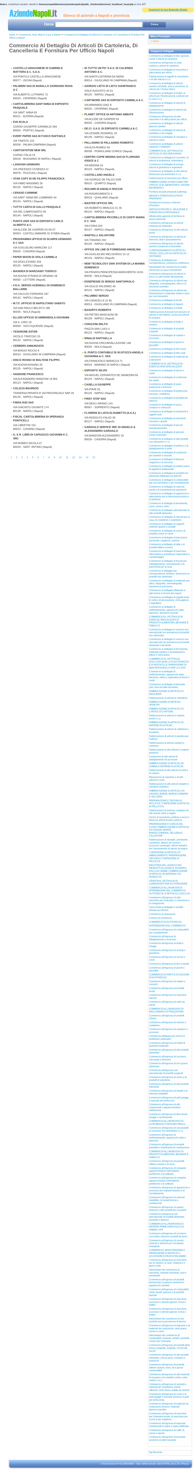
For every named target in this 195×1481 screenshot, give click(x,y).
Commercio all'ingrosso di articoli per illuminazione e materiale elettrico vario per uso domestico (169, 293)
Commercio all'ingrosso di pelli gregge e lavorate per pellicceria (169, 1099)
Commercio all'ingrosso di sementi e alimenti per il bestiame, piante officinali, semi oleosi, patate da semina (169, 1387)
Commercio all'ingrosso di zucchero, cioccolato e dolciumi (167, 1058)
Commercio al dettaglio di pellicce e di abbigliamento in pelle (168, 447)
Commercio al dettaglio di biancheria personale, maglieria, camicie (168, 539)
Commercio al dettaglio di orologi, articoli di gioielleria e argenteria (166, 166)
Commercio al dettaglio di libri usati (167, 353)
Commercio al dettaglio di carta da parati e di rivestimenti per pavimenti (167, 488)
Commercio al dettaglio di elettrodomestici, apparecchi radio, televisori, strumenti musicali (167, 610)
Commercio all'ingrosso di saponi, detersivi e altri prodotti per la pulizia (167, 1209)
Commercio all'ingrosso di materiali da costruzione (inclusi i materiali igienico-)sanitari (169, 1406)
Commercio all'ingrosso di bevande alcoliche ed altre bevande (167, 1438)
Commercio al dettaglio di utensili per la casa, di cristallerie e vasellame (169, 518)
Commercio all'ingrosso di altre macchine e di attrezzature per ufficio (168, 118)
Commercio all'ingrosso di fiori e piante (169, 964)
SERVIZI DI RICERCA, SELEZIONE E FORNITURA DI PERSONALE (168, 211)
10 (60, 457)
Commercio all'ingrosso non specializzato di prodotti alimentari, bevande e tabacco (167, 1217)
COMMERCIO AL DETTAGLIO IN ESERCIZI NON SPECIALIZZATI (166, 365)
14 (87, 457)
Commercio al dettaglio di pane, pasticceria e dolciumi (165, 385)
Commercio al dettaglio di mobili (165, 308)
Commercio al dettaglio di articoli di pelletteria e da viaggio (167, 132)
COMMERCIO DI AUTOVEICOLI (165, 922)
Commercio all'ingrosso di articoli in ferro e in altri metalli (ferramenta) (167, 275)
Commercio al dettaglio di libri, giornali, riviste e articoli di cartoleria (169, 57)
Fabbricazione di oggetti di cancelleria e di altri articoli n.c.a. (168, 78)
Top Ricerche (155, 1452)
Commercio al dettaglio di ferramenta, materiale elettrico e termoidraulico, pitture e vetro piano (168, 652)
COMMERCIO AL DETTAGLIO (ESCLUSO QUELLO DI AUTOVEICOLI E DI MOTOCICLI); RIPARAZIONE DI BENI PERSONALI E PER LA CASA (169, 663)
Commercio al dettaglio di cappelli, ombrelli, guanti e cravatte (167, 525)
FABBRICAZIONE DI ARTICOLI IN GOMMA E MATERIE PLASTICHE (166, 765)
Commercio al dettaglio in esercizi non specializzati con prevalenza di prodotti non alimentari (169, 632)
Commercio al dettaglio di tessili (165, 300)
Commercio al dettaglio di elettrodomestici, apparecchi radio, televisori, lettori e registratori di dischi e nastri (169, 676)
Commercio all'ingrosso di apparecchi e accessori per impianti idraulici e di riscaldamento (169, 1190)
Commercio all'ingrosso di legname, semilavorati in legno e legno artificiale (169, 1425)
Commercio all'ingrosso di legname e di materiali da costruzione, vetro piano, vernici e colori (169, 1328)
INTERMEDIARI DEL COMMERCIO (167, 925)
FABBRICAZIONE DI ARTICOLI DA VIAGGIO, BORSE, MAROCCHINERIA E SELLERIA (168, 793)
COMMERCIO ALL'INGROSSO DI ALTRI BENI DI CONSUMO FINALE (167, 1122)
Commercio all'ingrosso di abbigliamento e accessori (162, 938)
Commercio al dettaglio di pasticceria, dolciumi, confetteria (168, 392)
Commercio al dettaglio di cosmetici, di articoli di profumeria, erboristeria (169, 159)
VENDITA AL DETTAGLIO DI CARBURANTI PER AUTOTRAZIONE (168, 882)
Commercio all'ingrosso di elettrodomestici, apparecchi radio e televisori (167, 1138)
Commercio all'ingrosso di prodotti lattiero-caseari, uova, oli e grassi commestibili (166, 1367)
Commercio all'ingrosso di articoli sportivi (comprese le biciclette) (166, 245)
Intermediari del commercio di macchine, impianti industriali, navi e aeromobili (167, 1272)
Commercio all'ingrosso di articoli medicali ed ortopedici (166, 224)
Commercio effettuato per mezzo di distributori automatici (167, 1037)
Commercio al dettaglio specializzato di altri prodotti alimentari (169, 512)
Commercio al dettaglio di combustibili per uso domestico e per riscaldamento (169, 481)
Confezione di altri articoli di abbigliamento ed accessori (163, 758)
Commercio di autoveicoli (162, 914)
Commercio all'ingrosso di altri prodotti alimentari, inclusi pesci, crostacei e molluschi (169, 1357)
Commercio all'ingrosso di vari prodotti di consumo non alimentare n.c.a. (169, 1129)
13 (80, 457)
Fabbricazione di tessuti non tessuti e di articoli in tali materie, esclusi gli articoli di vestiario (169, 315)
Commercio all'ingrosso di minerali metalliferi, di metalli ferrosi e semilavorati (167, 1200)
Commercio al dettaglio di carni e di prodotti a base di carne (167, 532)
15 (93, 457)
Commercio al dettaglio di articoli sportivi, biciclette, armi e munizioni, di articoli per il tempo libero (168, 86)
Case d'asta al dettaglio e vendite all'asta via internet (166, 909)
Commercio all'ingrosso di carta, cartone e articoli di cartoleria (165, 64)
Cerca (48, 24)
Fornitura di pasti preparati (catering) (168, 191)
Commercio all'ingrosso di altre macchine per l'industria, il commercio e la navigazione (169, 900)
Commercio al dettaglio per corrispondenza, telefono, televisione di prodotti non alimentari (169, 573)
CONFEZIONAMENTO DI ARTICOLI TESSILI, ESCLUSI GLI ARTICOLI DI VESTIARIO (167, 253)
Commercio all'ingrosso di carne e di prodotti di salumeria (168, 1079)
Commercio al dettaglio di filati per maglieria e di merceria (166, 461)
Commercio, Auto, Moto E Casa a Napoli (40, 34)
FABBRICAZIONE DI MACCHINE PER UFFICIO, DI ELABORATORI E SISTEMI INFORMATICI (169, 185)
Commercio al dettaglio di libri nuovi (167, 349)
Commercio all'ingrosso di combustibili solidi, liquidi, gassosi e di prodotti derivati (169, 1292)
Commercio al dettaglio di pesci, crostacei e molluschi (165, 406)
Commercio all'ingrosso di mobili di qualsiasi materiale (167, 1044)
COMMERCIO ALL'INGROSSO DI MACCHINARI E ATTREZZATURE (166, 1010)
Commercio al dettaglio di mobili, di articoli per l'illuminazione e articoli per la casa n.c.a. (169, 96)
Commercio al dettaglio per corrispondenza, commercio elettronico (169, 262)
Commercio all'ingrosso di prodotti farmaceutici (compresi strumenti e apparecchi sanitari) (166, 1282)
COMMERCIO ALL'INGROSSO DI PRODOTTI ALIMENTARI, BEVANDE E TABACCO (169, 1154)
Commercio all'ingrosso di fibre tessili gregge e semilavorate (168, 1116)
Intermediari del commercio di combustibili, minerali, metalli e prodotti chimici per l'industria (169, 1338)
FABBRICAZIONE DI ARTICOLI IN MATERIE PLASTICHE (166, 724)
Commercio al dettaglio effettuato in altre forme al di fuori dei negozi (167, 592)
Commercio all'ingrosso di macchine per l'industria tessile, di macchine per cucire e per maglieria (168, 1416)
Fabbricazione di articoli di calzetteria (168, 698)
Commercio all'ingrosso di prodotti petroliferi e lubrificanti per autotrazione (169, 1146)
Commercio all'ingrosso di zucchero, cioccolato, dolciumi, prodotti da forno (168, 1235)
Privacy (185, 1463)
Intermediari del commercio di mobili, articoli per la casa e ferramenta (168, 268)
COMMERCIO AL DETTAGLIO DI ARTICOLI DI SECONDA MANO (166, 152)
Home (12, 34)
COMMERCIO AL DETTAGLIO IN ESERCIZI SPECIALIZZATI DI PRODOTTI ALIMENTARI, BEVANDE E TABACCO (169, 621)
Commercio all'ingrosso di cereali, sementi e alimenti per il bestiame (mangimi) (166, 1243)
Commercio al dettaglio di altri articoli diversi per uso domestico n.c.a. (168, 173)
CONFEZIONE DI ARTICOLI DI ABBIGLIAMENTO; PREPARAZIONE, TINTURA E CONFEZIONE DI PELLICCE (168, 857)
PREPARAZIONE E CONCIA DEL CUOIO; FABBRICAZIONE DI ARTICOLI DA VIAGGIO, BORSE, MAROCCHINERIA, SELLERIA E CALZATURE (169, 830)
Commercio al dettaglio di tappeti (166, 304)
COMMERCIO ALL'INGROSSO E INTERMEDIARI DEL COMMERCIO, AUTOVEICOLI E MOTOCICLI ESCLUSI (169, 890)
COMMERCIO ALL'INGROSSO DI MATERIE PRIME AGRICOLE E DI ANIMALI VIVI (166, 1227)
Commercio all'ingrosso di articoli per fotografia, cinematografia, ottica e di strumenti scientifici (168, 283)
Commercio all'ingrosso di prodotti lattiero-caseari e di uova (166, 1162)
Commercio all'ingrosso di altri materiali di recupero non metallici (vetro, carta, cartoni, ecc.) (169, 1377)
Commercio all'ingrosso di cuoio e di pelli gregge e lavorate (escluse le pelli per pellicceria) (169, 1397)
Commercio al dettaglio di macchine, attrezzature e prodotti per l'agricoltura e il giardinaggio (169, 554)
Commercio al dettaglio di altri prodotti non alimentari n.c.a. (168, 440)
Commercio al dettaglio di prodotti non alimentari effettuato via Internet (168, 474)
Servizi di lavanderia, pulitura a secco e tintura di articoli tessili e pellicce (169, 819)
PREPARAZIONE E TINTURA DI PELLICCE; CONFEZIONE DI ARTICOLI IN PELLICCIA (169, 803)
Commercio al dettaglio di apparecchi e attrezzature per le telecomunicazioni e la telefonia (169, 496)
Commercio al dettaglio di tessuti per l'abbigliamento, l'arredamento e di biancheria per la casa (168, 564)
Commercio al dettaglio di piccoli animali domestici (166, 426)
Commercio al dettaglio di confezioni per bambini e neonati (168, 454)
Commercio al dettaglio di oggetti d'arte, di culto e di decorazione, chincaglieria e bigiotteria (169, 600)
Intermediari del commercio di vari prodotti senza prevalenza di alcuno (167, 1320)
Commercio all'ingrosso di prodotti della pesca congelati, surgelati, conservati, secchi (169, 1348)
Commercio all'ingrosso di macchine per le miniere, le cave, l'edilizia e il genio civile (167, 1263)
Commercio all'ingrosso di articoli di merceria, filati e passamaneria (167, 238)
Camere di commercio (160, 918)
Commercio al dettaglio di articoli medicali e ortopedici (166, 145)
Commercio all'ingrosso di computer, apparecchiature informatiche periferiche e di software (167, 1171)
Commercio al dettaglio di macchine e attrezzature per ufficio (168, 71)
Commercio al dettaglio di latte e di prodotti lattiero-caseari (167, 546)
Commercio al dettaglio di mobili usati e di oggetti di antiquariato (169, 467)
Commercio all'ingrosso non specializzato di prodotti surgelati (166, 1072)
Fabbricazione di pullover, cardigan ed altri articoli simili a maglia (169, 812)
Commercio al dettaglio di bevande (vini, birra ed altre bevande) (167, 686)
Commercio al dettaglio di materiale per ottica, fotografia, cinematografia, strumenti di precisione (169, 583)
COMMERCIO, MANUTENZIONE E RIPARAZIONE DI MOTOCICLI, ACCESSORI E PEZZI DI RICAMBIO (167, 1253)
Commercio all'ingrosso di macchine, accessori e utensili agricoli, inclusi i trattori (168, 1302)
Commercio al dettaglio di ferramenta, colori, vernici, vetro (168, 505)
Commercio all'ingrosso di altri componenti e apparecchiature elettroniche (165, 1107)
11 (67, 457)
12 (73, 457)
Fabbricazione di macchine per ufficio (168, 178)
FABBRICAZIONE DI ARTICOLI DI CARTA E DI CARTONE (166, 710)
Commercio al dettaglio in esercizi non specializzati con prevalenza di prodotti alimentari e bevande (169, 642)
